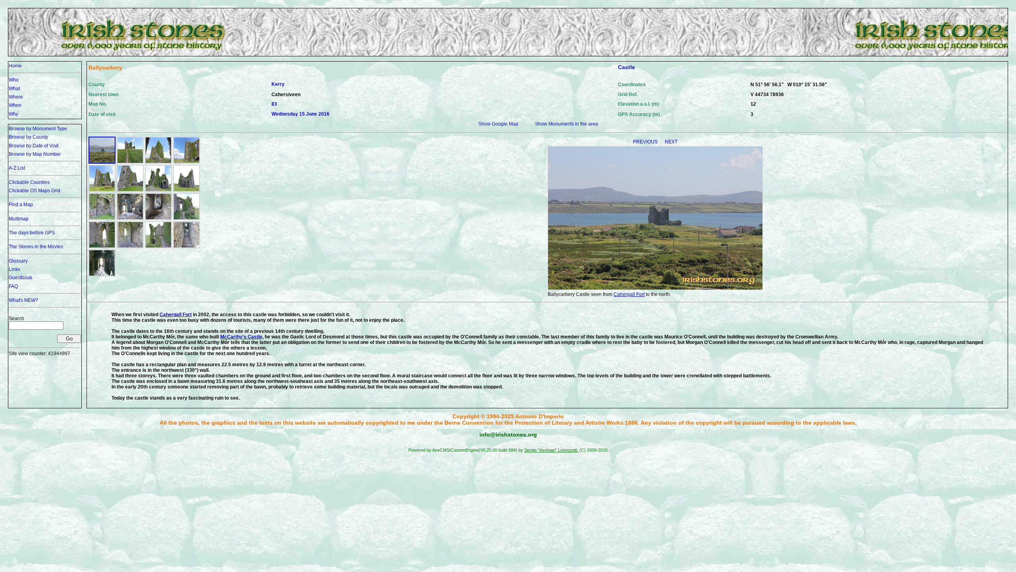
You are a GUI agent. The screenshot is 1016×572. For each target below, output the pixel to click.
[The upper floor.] (186, 218)
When (15, 105)
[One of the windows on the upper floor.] (102, 246)
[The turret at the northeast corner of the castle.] (186, 162)
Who (14, 80)
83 (274, 104)
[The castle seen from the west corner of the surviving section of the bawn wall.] (158, 162)
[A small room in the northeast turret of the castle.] (130, 246)
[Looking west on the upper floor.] (158, 246)
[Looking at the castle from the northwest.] (102, 190)
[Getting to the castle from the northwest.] (130, 162)
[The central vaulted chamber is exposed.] (102, 218)
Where (16, 97)
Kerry (278, 84)
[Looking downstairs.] (186, 246)
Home (15, 66)
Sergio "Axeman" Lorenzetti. (551, 450)
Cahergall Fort (629, 294)
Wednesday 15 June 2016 (300, 114)
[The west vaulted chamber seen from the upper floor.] (102, 275)
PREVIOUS (646, 142)
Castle (626, 67)
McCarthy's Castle (241, 337)
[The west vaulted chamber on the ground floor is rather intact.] (130, 218)
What (14, 88)
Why (13, 114)
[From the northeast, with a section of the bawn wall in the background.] (130, 190)
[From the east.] (186, 190)
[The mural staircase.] (158, 218)
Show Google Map (498, 124)
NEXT (671, 142)
